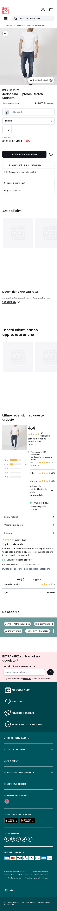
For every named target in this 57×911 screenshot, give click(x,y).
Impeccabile (36, 495)
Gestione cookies (14, 878)
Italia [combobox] (10, 890)
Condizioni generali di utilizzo (36, 878)
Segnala (37, 579)
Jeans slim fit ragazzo (37, 630)
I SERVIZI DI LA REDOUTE (14, 749)
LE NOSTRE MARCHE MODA (15, 784)
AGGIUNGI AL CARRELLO (24, 154)
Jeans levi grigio (13, 630)
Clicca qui (27, 679)
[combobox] (28, 518)
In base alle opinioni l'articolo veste (38, 491)
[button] (51, 9)
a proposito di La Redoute (16, 738)
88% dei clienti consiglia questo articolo (39, 506)
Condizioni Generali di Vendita (15, 872)
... (3, 25)
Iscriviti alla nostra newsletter (20, 666)
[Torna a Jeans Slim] (5, 33)
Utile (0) (20, 579)
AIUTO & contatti (12, 761)
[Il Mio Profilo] (42, 9)
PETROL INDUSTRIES (10, 90)
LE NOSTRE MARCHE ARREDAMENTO (19, 772)
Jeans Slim (10, 25)
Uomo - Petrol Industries (17, 623)
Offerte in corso (23, 875)
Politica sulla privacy (41, 875)
